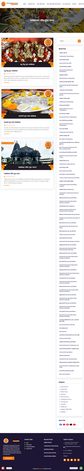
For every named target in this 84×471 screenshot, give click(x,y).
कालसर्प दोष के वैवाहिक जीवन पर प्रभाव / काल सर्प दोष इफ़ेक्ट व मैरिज (69, 320)
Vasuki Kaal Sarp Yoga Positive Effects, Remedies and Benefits (68, 299)
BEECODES (40, 468)
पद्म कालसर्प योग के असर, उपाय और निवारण (67, 278)
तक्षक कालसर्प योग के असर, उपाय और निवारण (67, 261)
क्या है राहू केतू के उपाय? (63, 328)
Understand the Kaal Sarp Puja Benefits (68, 359)
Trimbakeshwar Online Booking (66, 101)
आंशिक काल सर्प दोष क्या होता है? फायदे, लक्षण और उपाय (69, 214)
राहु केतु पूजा (63, 411)
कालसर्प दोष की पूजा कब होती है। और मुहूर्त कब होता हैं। (69, 348)
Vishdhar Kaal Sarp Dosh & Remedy (67, 234)
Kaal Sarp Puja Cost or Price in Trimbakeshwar (66, 109)
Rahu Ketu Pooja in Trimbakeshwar (67, 78)
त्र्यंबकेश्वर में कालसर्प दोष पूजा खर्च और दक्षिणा (67, 341)
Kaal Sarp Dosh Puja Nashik (65, 170)
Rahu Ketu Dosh (62, 331)
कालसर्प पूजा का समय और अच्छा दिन (66, 90)
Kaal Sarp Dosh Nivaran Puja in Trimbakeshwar (66, 124)
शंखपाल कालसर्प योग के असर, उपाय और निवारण (67, 286)
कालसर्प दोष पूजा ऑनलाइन (64, 59)
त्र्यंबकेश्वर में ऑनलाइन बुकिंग (64, 98)
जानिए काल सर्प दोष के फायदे (64, 355)
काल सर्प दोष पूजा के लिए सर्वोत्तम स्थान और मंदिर (68, 152)
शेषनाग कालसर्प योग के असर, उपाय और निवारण (67, 222)
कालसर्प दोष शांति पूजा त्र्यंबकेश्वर (65, 66)
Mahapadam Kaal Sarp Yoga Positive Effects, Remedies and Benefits (69, 274)
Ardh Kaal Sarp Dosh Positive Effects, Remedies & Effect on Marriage (67, 210)
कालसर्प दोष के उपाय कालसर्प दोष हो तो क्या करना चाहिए (69, 335)
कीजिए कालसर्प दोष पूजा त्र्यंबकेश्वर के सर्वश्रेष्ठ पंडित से (69, 362)
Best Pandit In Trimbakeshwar (66, 139)
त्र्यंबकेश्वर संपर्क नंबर (63, 52)
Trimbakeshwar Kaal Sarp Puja (66, 132)
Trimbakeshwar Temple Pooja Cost (67, 164)
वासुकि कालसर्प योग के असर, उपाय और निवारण (67, 294)
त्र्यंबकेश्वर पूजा (64, 406)
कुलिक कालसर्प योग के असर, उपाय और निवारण (67, 303)
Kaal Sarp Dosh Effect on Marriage (67, 324)
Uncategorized (64, 401)
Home (27, 442)
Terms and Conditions (30, 446)
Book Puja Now (8, 458)
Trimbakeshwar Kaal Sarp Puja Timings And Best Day (69, 94)
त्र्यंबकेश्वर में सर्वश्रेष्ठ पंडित (64, 135)
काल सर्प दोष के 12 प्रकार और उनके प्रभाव (67, 174)
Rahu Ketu (63, 394)
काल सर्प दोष (63, 404)
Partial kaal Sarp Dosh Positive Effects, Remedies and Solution (68, 202)
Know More (6, 82)
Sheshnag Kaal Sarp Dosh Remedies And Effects (68, 227)
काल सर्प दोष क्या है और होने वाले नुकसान (66, 370)
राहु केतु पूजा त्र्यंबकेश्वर (11, 71)
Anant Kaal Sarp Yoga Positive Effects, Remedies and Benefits (67, 315)
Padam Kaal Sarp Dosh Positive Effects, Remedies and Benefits (68, 282)
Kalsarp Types (64, 391)
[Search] (79, 41)
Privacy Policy (29, 444)
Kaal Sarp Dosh (64, 386)
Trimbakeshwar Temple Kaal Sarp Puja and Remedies (69, 193)
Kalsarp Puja (64, 389)
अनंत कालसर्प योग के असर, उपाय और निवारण (67, 311)
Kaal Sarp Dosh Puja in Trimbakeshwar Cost (69, 345)
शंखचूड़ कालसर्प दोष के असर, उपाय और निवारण (67, 244)
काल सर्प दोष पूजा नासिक (63, 167)
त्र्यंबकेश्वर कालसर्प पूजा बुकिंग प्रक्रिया (66, 181)
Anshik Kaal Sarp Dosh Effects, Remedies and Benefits (69, 218)
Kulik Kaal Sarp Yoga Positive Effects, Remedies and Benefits (67, 307)
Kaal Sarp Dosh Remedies (65, 338)
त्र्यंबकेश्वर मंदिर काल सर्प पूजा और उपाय (66, 189)
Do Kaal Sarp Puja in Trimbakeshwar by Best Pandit (69, 366)
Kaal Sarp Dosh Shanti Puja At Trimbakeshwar (66, 70)
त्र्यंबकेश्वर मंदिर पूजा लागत (12, 174)
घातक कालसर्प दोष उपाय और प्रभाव (65, 238)
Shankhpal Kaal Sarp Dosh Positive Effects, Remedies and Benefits (69, 290)
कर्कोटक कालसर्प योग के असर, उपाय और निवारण (68, 253)
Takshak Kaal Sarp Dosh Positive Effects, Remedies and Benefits (68, 265)
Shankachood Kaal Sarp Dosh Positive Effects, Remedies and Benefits (67, 249)
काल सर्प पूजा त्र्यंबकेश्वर (63, 128)
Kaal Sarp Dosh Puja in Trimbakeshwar (68, 117)
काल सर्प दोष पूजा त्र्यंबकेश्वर (64, 113)
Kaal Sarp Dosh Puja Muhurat (65, 352)
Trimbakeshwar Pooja (66, 399)
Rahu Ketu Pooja (65, 396)
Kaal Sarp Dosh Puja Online (65, 63)
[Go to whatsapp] (81, 468)
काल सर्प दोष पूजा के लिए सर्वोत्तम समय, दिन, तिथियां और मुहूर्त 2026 (69, 143)
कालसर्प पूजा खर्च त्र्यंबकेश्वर (12, 122)
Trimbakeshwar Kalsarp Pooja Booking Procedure (68, 185)
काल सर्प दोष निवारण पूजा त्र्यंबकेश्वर (65, 120)
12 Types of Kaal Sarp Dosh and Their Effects (69, 177)
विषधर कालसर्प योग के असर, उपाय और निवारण (67, 231)
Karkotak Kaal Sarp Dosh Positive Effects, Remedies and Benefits (68, 257)
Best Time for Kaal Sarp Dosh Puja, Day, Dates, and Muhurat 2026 (68, 148)
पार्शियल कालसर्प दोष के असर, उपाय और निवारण (67, 197)
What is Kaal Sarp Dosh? (64, 374)
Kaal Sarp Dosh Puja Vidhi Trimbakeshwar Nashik (68, 86)
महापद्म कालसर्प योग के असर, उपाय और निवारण (67, 269)
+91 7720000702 (68, 450)
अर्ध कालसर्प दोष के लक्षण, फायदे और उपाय (66, 206)
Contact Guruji (29, 448)
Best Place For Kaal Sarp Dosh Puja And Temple (68, 156)
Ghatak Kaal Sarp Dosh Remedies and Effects (69, 241)
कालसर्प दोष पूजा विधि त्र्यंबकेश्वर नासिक (66, 81)
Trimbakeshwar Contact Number (66, 56)
